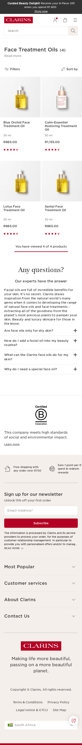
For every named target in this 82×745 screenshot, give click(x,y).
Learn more (12, 444)
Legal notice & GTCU (32, 724)
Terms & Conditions (27, 717)
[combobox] (41, 740)
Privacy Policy (58, 717)
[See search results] (73, 30)
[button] (12, 56)
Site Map (59, 724)
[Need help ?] (74, 721)
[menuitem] (55, 20)
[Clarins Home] (18, 20)
